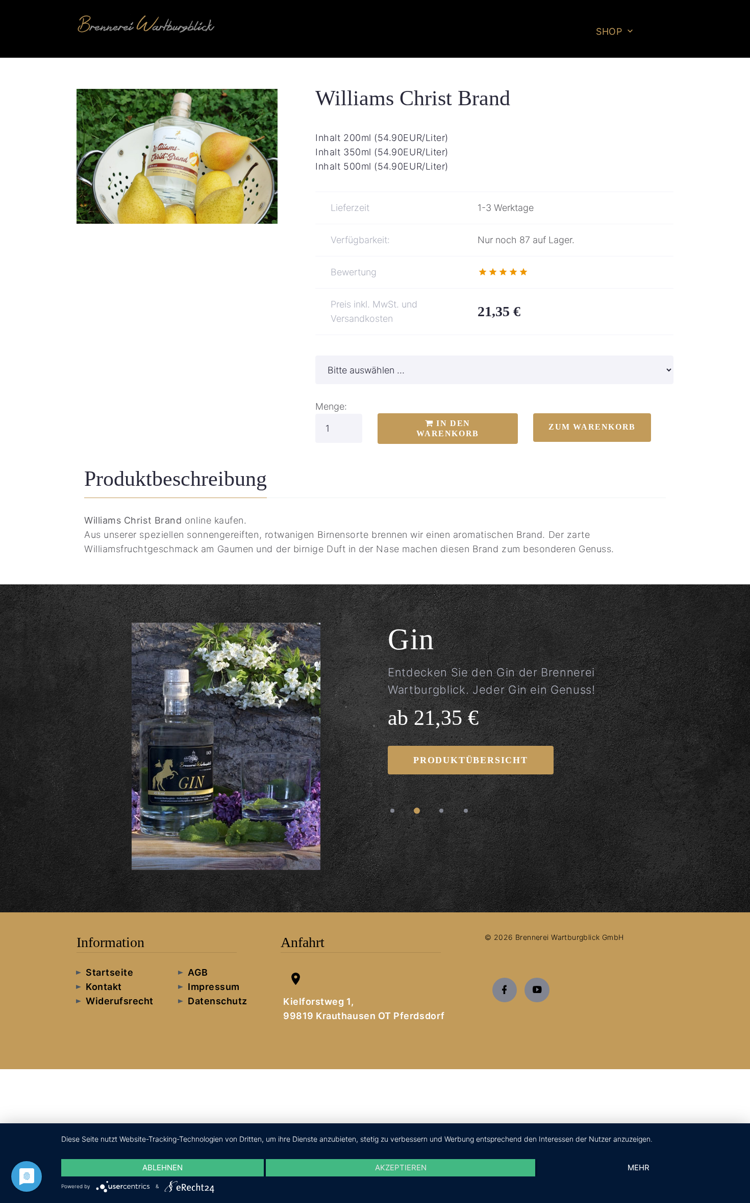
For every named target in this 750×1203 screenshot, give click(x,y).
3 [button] (441, 811)
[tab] (175, 482)
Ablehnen (162, 1167)
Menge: (331, 406)
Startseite (109, 972)
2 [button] (417, 811)
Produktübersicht (470, 760)
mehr (638, 1167)
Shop (609, 31)
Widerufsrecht (120, 1001)
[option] (225, 748)
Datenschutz (217, 1001)
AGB (198, 972)
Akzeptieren (401, 1167)
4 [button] (466, 811)
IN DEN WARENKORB (447, 428)
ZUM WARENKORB (592, 426)
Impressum (214, 986)
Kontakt (104, 986)
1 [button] (392, 811)
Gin (411, 639)
